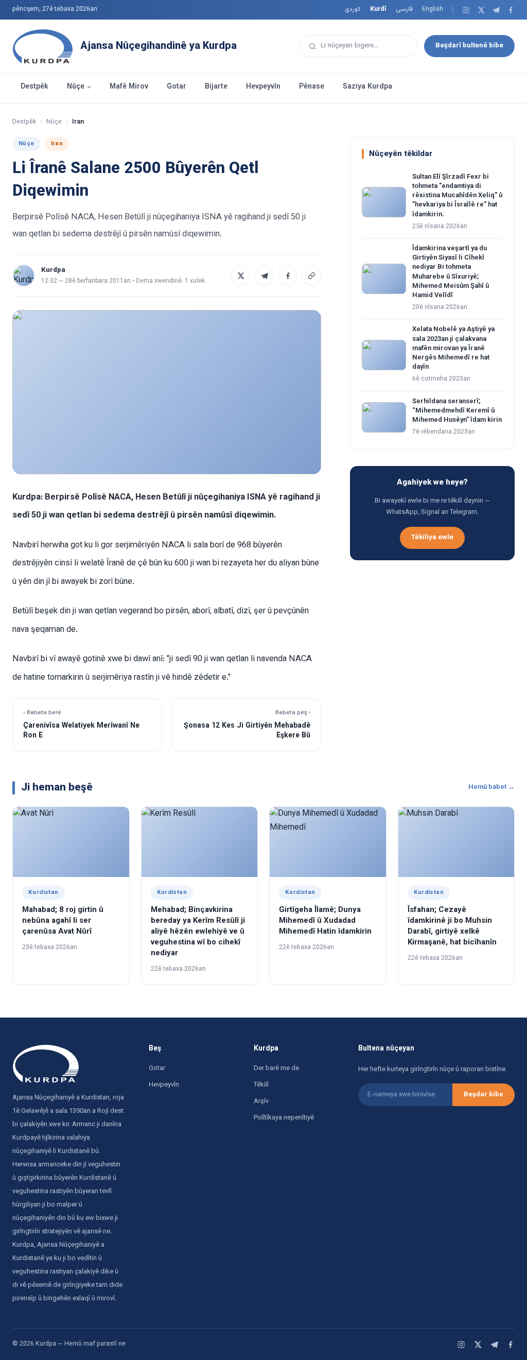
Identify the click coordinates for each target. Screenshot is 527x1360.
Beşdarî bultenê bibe (469, 45)
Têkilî (261, 1085)
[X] (481, 10)
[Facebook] (511, 10)
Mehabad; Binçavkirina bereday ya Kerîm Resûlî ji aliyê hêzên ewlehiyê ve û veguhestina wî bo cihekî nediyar (198, 931)
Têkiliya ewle (432, 537)
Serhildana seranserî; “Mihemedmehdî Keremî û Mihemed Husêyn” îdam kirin (457, 411)
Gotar (176, 87)
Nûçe (75, 87)
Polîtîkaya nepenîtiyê (284, 1118)
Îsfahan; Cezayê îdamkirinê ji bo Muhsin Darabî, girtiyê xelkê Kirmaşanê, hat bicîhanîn (452, 926)
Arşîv (261, 1101)
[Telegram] (496, 10)
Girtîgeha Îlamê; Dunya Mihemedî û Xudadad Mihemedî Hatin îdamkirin (325, 921)
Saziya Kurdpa (367, 87)
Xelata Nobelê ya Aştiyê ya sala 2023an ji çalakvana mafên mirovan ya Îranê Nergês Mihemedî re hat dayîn (453, 348)
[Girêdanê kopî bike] (311, 275)
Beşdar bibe (483, 1095)
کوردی (353, 9)
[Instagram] (466, 10)
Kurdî (378, 9)
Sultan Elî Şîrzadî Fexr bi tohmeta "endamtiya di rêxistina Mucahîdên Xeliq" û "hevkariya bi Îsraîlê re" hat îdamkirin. (457, 196)
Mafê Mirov (129, 87)
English (432, 9)
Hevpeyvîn (263, 87)
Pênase (311, 87)
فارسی (404, 9)
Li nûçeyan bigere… (349, 45)
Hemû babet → (491, 787)
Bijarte (216, 87)
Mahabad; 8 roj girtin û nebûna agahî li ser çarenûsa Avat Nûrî (62, 921)
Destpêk (34, 87)
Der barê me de (276, 1068)
